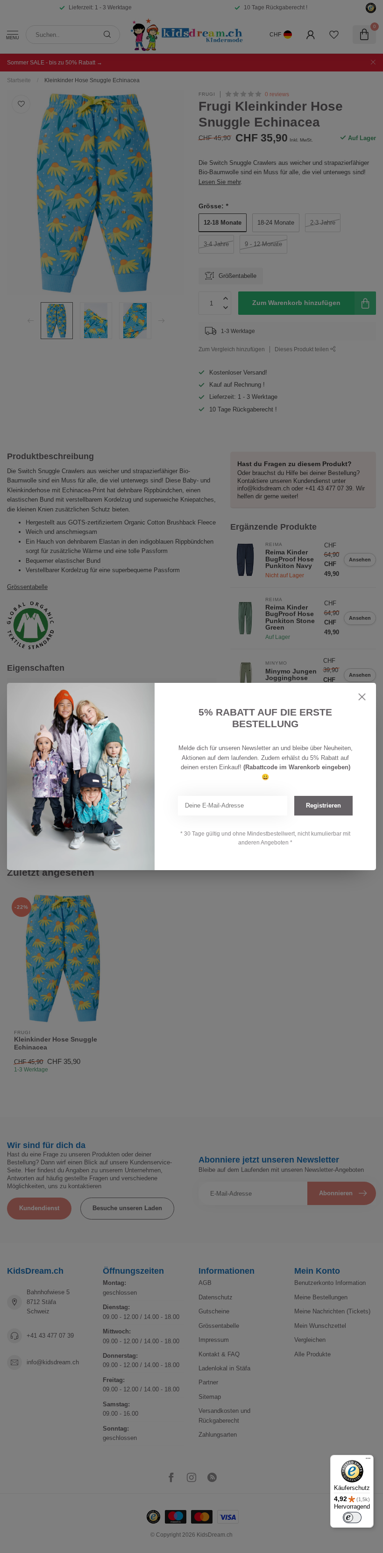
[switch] (352, 1517)
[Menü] (368, 1460)
